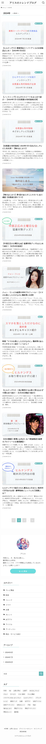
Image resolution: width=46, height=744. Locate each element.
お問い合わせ (14, 729)
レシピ (6, 701)
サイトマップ (38, 729)
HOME (6, 729)
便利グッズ (13, 701)
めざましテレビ (34, 690)
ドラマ (8, 605)
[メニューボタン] (2, 2)
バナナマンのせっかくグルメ (12, 698)
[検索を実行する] (41, 674)
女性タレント (21, 705)
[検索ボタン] (43, 2)
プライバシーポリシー (25, 729)
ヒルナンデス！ (28, 698)
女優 (7, 609)
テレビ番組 (10, 590)
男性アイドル (18, 708)
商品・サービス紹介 (13, 634)
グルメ (6, 694)
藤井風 (16, 712)
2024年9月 (9, 652)
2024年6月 (9, 662)
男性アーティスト (30, 708)
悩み (34, 705)
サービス (13, 694)
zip (10, 690)
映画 (7, 595)
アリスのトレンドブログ (23, 3)
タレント (9, 614)
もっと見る (23, 571)
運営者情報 (23, 731)
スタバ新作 (21, 694)
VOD (5, 690)
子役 (29, 705)
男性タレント (8, 712)
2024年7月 (9, 657)
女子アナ (9, 619)
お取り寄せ (17, 690)
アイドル (9, 624)
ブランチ (38, 698)
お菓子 (25, 690)
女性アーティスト (9, 705)
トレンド (9, 600)
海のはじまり (8, 708)
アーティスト (11, 629)
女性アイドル (37, 701)
